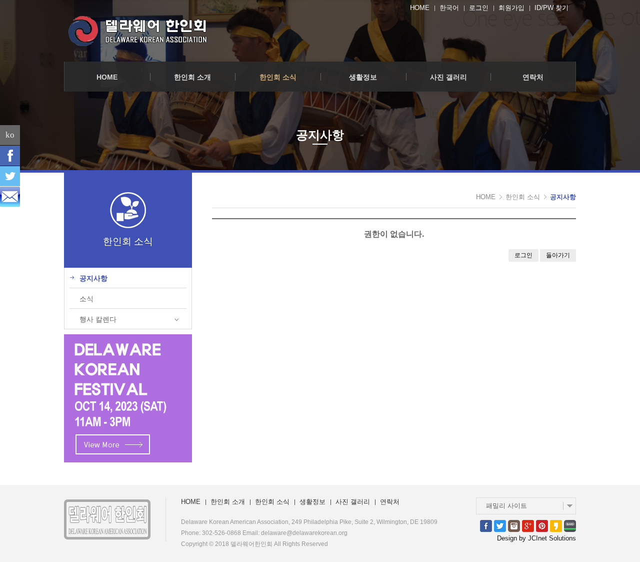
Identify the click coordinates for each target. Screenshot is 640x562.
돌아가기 (558, 255)
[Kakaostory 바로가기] (556, 525)
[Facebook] (10, 156)
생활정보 (363, 77)
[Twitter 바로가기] (500, 525)
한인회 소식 (278, 77)
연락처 (533, 77)
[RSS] (10, 197)
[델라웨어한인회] (139, 31)
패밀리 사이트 (506, 505)
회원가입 (511, 8)
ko (10, 135)
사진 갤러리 (448, 77)
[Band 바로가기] (570, 525)
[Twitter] (10, 176)
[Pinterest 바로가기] (542, 525)
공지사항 (563, 197)
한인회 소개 (192, 77)
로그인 (478, 8)
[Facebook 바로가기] (486, 525)
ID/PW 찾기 (551, 8)
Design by (536, 538)
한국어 (449, 8)
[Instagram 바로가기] (514, 525)
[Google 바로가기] (528, 525)
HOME (420, 8)
